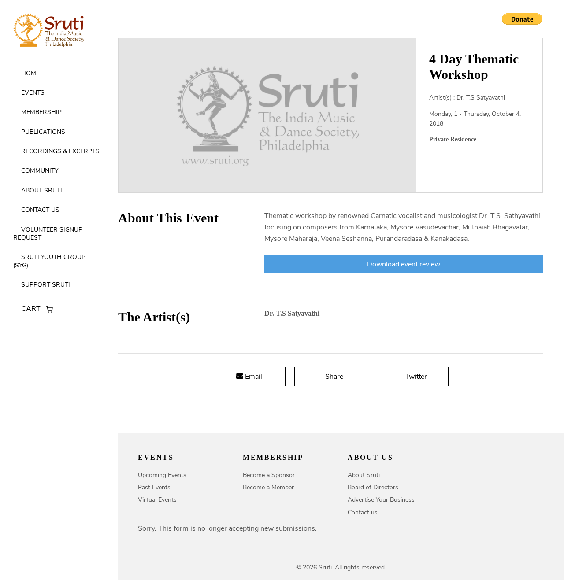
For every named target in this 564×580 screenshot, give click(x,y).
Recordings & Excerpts (60, 151)
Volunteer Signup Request (47, 233)
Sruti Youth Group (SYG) (49, 261)
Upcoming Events (162, 475)
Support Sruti (45, 285)
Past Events (154, 487)
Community (39, 170)
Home (30, 73)
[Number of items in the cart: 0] (49, 309)
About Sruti (41, 190)
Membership (41, 112)
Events (33, 93)
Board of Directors (373, 487)
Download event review (403, 264)
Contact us (40, 210)
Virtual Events (157, 499)
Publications (43, 132)
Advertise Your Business (381, 499)
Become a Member (268, 487)
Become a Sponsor (269, 475)
